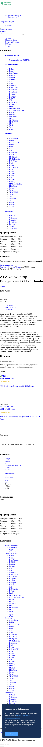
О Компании (10, 44)
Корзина (8, 26)
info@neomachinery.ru (13, 16)
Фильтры (8, 134)
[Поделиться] (3, 744)
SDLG (11, 119)
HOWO (12, 98)
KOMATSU (13, 102)
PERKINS (13, 186)
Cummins (12, 86)
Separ (11, 190)
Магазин (8, 38)
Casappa (12, 79)
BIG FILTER (14, 142)
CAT (11, 81)
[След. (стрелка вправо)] (3, 746)
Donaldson (13, 90)
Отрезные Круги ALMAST (19, 60)
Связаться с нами (6, 265)
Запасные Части (11, 64)
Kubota (12, 104)
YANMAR (13, 228)
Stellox (11, 194)
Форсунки (9, 211)
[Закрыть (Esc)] (1, 744)
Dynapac (12, 96)
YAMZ (11, 226)
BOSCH (12, 75)
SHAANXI (13, 121)
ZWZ (11, 129)
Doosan (12, 94)
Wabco (11, 203)
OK (11, 734)
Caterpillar (13, 218)
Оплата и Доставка (12, 42)
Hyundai (12, 173)
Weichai (12, 205)
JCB (10, 100)
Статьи (7, 46)
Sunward (12, 198)
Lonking (12, 106)
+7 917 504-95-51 (11, 18)
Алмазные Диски (12, 55)
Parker (11, 113)
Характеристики (11, 307)
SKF (11, 123)
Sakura (11, 188)
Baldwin (12, 140)
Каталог (3, 32)
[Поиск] (23, 34)
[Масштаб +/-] (8, 744)
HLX (11, 163)
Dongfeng (13, 92)
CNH (11, 84)
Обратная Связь (11, 40)
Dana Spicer (13, 88)
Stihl (10, 196)
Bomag (11, 71)
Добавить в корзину (21, 296)
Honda (11, 165)
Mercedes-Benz (15, 108)
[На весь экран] (5, 744)
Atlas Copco (13, 138)
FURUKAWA (14, 159)
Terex (11, 127)
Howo (11, 171)
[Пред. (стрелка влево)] (1, 746)
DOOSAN (13, 155)
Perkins (12, 115)
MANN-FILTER (15, 184)
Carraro (12, 77)
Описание (8, 305)
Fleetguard (13, 157)
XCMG (12, 207)
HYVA (11, 176)
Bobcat (11, 69)
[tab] (24, 305)
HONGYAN (14, 167)
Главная (3, 267)
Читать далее (8, 402)
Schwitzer (12, 117)
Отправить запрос (7, 22)
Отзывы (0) (9, 310)
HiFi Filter (13, 161)
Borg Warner (14, 73)
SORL (11, 125)
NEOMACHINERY (16, 111)
